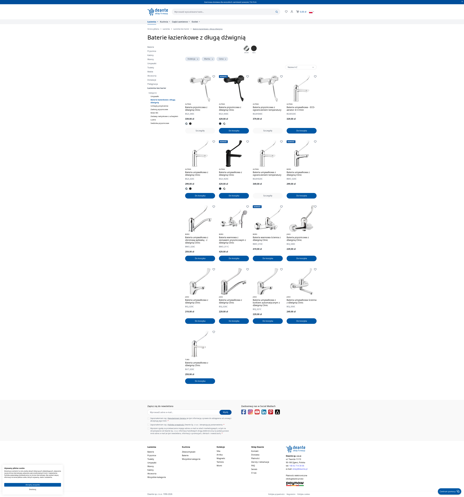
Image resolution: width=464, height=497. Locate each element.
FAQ (253, 465)
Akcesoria (151, 75)
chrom (246, 53)
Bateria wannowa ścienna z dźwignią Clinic (267, 238)
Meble (150, 71)
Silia (218, 451)
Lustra (153, 119)
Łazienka (151, 447)
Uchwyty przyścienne (159, 106)
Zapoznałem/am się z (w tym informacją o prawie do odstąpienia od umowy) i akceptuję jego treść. (191, 419)
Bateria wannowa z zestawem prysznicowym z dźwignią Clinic (232, 240)
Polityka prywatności (276, 494)
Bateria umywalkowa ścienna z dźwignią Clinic (301, 301)
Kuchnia (186, 447)
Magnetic (221, 458)
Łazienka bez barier (156, 88)
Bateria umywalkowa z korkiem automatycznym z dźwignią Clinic (266, 303)
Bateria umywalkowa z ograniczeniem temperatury (267, 173)
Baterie (150, 47)
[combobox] (226, 12)
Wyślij (225, 412)
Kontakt (254, 451)
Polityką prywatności (176, 425)
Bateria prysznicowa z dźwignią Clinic (196, 108)
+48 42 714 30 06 (296, 465)
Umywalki (151, 63)
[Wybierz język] (311, 12)
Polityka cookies (303, 494)
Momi (219, 465)
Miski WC (154, 113)
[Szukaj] (276, 12)
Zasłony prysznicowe (159, 109)
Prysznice (151, 51)
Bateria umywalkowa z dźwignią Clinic (196, 173)
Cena (221, 59)
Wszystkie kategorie (156, 477)
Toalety (150, 67)
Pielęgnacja (152, 84)
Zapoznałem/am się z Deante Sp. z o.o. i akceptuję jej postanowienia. (187, 425)
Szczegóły (200, 130)
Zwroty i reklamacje (260, 462)
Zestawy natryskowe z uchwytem (164, 116)
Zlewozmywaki (188, 451)
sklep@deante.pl (300, 469)
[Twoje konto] (291, 11)
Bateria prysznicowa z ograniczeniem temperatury (267, 108)
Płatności (255, 458)
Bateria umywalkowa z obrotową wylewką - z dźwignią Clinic (196, 240)
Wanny (150, 59)
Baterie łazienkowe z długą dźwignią (163, 101)
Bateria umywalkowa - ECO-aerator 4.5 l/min (301, 108)
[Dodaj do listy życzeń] (213, 76)
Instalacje (151, 80)
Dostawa (255, 454)
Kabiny (150, 55)
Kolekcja (191, 59)
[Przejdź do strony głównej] (157, 11)
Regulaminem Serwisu (177, 418)
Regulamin (291, 494)
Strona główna (153, 29)
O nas (254, 473)
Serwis (254, 469)
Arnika (220, 454)
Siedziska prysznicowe (160, 123)
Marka (207, 59)
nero (253, 53)
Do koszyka (234, 130)
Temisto (220, 462)
